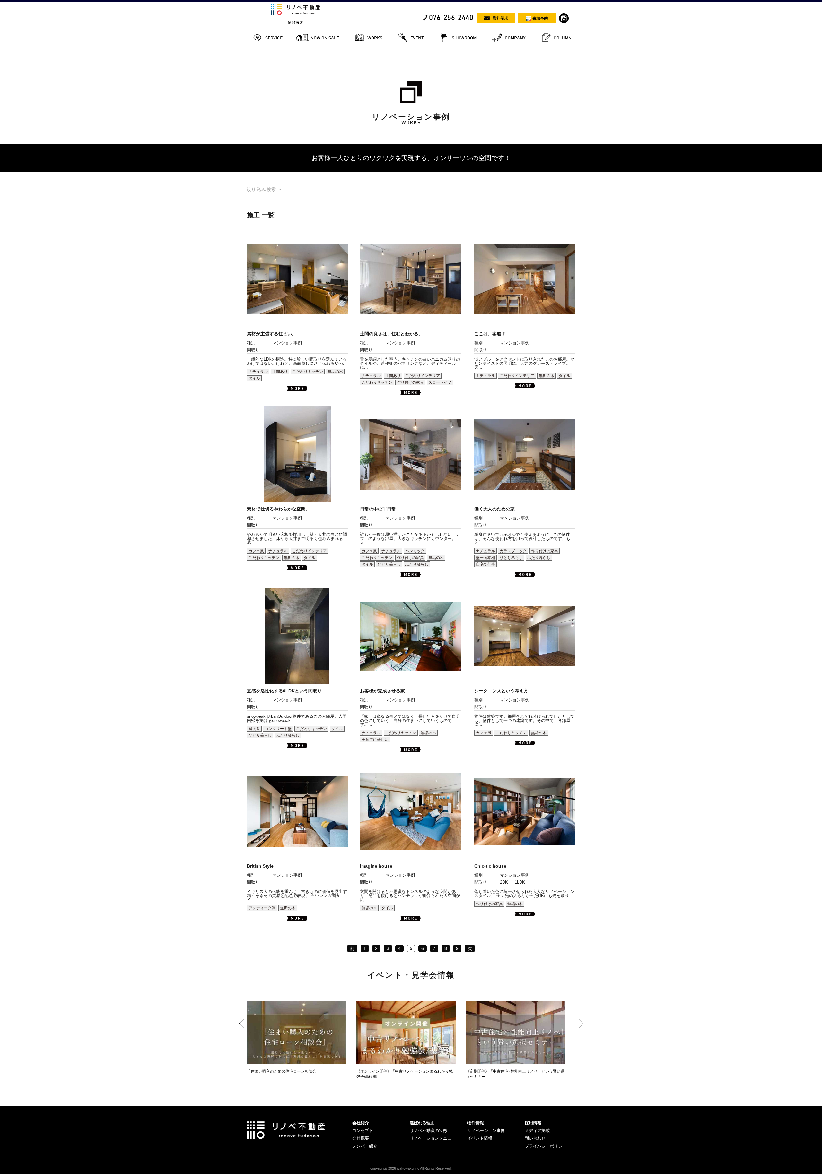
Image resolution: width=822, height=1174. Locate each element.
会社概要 (360, 1138)
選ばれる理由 (422, 1123)
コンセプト (362, 1130)
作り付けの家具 (410, 382)
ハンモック (414, 551)
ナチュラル (258, 371)
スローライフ (439, 382)
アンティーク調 (262, 908)
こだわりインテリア (422, 375)
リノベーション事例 (486, 1130)
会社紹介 (360, 1123)
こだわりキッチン (307, 371)
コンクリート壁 (278, 728)
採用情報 (533, 1123)
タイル (254, 378)
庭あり (254, 728)
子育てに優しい (375, 739)
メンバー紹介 (364, 1146)
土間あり (280, 371)
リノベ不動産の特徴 (428, 1130)
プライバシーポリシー (545, 1146)
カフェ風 (256, 551)
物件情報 (475, 1123)
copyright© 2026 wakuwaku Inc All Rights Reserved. (411, 1168)
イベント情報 (479, 1138)
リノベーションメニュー (433, 1138)
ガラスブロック (513, 551)
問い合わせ (535, 1138)
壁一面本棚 (485, 557)
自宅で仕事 (485, 564)
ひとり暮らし (389, 564)
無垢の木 (335, 371)
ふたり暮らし (416, 564)
